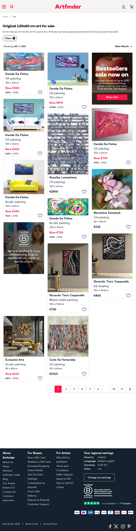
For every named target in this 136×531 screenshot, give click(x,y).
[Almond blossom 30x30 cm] (112, 199)
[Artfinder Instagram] (123, 526)
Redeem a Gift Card (39, 461)
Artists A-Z (9, 487)
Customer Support (38, 504)
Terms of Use (31, 524)
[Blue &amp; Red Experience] (68, 81)
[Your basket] (131, 7)
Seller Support (64, 474)
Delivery (32, 495)
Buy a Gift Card (36, 457)
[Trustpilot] (107, 503)
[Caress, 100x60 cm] (112, 137)
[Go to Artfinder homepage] (68, 6)
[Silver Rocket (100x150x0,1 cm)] (68, 277)
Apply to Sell (63, 478)
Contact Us (9, 491)
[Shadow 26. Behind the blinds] (68, 154)
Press (6, 466)
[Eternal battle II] (24, 74)
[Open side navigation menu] (4, 6)
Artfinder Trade (11, 474)
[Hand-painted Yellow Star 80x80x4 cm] (24, 348)
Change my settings (99, 477)
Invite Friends (35, 470)
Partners (7, 470)
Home (5, 16)
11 (122, 389)
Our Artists (9, 483)
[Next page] (129, 389)
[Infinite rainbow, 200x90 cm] (68, 219)
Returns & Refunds (39, 500)
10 (113, 389)
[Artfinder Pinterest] (129, 526)
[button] (123, 46)
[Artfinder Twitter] (116, 526)
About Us (8, 462)
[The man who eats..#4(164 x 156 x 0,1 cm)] (112, 266)
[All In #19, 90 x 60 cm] (68, 346)
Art (14, 16)
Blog (5, 479)
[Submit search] (11, 6)
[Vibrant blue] (24, 128)
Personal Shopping (38, 466)
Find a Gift (34, 491)
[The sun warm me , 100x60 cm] (24, 189)
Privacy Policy (50, 524)
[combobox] (123, 46)
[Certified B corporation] (98, 490)
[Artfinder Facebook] (110, 526)
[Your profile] (123, 6)
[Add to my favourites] (40, 92)
